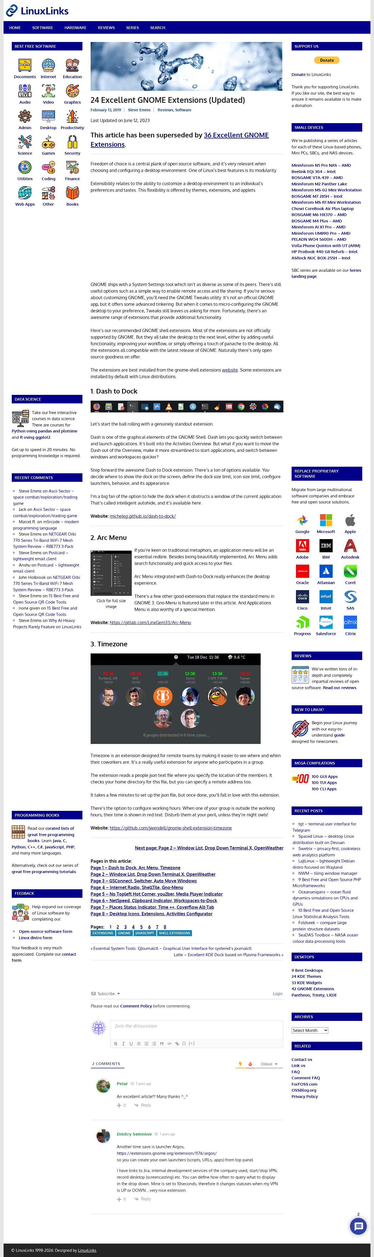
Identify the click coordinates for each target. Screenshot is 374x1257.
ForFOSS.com (304, 1084)
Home (15, 27)
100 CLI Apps (324, 788)
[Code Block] (169, 1043)
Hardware (76, 27)
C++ (31, 847)
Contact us (302, 1059)
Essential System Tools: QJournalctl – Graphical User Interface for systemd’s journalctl (172, 948)
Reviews (106, 27)
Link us (298, 1065)
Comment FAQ (306, 1077)
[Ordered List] (146, 1043)
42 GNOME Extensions (313, 988)
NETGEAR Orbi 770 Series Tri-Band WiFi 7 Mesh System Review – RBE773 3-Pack (44, 540)
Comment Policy (136, 1006)
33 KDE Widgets (307, 982)
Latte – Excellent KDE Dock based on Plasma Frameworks (227, 954)
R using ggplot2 (35, 437)
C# (40, 847)
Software (42, 27)
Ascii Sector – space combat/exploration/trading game (45, 497)
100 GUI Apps (325, 776)
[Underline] (131, 1043)
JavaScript (145, 933)
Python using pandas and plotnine (44, 431)
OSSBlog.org (304, 1090)
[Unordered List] (154, 1043)
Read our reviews (339, 687)
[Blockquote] (162, 1043)
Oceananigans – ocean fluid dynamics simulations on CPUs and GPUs (325, 898)
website (230, 370)
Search (157, 27)
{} (184, 1043)
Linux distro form (35, 937)
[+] (192, 1043)
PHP (70, 847)
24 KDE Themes (306, 976)
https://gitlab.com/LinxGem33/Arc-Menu (150, 622)
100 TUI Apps (324, 782)
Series (132, 27)
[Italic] (123, 1043)
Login (277, 993)
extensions (103, 933)
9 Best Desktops (307, 970)
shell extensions (174, 933)
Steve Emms (139, 109)
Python (18, 847)
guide (339, 735)
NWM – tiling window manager (327, 873)
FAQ (296, 1071)
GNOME (124, 933)
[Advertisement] (187, 238)
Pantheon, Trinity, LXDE (314, 995)
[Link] (177, 1043)
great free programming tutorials (44, 871)
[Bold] (116, 1043)
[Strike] (139, 1043)
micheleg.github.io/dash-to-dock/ (143, 516)
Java (57, 840)
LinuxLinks (87, 1250)
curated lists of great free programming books (51, 834)
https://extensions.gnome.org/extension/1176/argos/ (167, 1153)
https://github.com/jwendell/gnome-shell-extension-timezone (171, 828)
